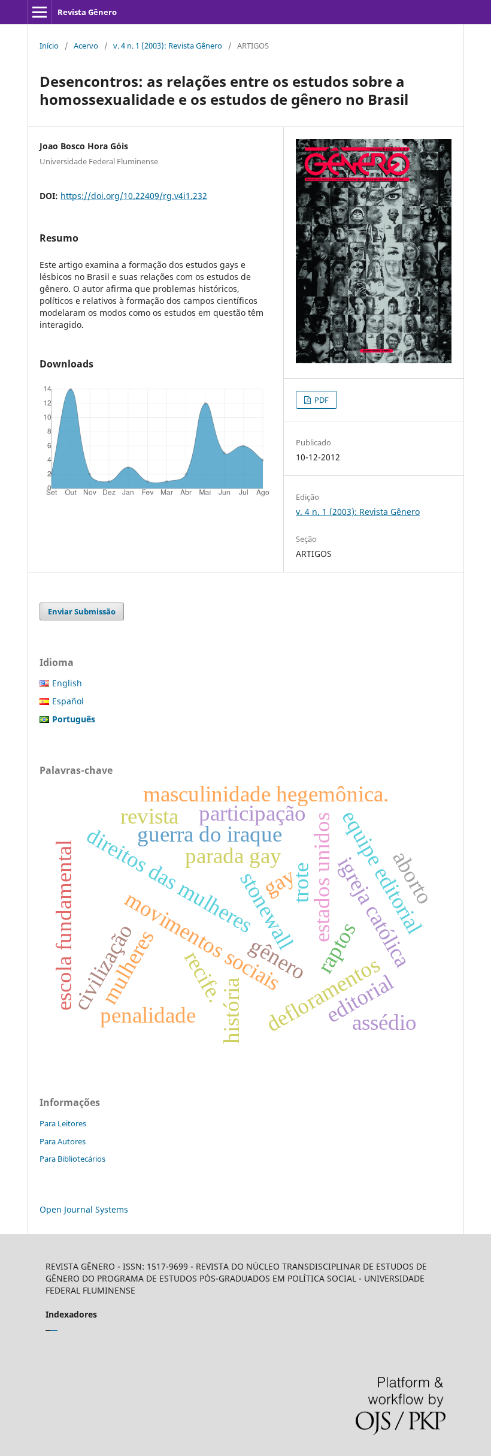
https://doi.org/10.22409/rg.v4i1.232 (133, 195)
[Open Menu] (39, 12)
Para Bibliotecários (72, 1158)
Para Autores (63, 1141)
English (67, 683)
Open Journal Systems (84, 1209)
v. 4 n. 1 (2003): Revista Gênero (167, 45)
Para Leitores (63, 1123)
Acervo (86, 45)
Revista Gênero (87, 12)
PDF (321, 399)
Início (49, 45)
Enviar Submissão (82, 611)
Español (68, 701)
